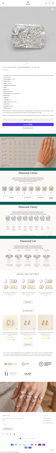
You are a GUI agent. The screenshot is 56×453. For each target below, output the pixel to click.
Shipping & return (47, 418)
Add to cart (28, 120)
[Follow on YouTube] (14, 434)
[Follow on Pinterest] (10, 434)
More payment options (28, 128)
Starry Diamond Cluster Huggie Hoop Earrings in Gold (10, 334)
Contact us (45, 415)
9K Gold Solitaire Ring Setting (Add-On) (10, 293)
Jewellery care (46, 420)
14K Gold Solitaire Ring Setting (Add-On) (28, 293)
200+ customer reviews (48, 423)
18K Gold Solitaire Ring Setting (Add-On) (45, 293)
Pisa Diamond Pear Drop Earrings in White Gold (28, 333)
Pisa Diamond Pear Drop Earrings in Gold (45, 333)
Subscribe (7, 429)
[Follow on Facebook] (3, 434)
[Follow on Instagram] (7, 434)
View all (28, 302)
